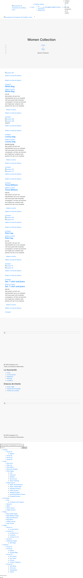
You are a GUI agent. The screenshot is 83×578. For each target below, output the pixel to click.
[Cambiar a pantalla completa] (4, 575)
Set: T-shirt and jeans (15, 281)
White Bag (10, 86)
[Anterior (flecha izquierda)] (0, 577)
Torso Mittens (11, 185)
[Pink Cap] (9, 217)
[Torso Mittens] (9, 169)
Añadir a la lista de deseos (13, 75)
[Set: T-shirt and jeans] (9, 266)
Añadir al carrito (10, 89)
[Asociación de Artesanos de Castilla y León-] (20, 8)
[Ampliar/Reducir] (5, 575)
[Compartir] (2, 575)
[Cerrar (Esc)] (0, 575)
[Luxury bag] (9, 119)
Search (24, 447)
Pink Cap (9, 233)
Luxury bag (10, 136)
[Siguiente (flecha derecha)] (2, 577)
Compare (8, 84)
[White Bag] (9, 72)
